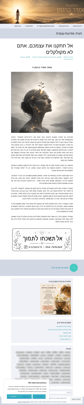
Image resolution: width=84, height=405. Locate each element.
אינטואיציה (66, 355)
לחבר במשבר (67, 333)
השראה (53, 364)
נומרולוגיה (23, 370)
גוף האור (67, 358)
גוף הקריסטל (58, 358)
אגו (43, 352)
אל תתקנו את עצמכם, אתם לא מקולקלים (45, 49)
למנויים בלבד (21, 367)
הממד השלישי (34, 361)
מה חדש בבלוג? (64, 26)
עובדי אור (55, 376)
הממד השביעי (55, 361)
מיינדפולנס (43, 370)
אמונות (58, 355)
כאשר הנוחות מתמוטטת (63, 326)
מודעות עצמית (46, 57)
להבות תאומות (39, 367)
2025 (55, 352)
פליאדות (24, 376)
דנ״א (41, 358)
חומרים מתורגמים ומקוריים (45, 26)
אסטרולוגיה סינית (23, 355)
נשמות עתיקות (55, 373)
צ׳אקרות (57, 379)
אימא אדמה (20, 352)
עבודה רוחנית (65, 376)
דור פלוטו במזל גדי (65, 339)
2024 (61, 352)
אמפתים (50, 355)
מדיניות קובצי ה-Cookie (23, 402)
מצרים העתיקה (33, 370)
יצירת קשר (17, 26)
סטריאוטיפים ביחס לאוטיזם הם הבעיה (59, 330)
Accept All (13, 396)
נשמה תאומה (65, 373)
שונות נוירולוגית (37, 57)
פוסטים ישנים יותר (63, 267)
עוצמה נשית (45, 376)
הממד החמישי (25, 358)
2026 (58, 57)
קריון (51, 379)
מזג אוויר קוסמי (53, 370)
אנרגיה (43, 355)
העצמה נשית (24, 361)
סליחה (46, 373)
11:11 (67, 352)
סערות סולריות (25, 373)
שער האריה (55, 382)
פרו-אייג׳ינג (66, 379)
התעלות (45, 364)
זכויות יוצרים (37, 364)
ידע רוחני (20, 364)
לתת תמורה (29, 26)
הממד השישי (45, 361)
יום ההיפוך (66, 367)
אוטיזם (54, 57)
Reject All (25, 396)
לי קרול (30, 367)
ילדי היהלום (49, 367)
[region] (26, 390)
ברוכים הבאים (77, 26)
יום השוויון (58, 367)
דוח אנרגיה (49, 358)
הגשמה (34, 358)
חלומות (28, 364)
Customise (39, 396)
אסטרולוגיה (34, 355)
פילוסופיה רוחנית (34, 376)
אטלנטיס (29, 352)
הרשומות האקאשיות (64, 364)
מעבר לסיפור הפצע (65, 336)
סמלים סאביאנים (36, 373)
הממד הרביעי (65, 361)
